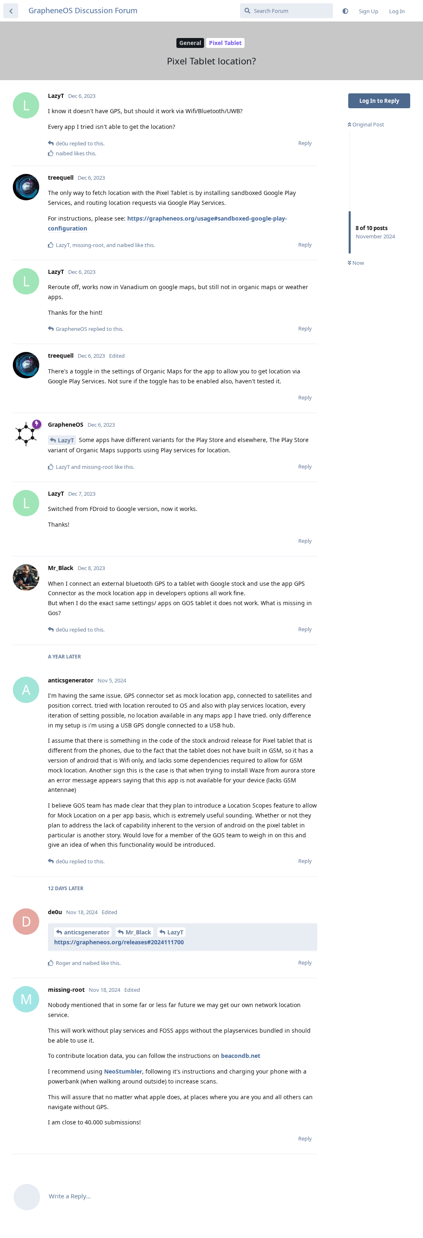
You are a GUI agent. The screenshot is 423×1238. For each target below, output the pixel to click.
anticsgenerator (86, 932)
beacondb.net (240, 1056)
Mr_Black (138, 932)
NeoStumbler (123, 1071)
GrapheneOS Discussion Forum (83, 10)
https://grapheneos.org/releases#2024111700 (119, 942)
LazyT (66, 440)
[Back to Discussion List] (10, 10)
